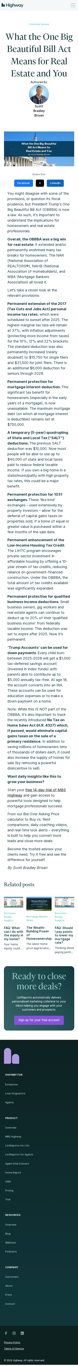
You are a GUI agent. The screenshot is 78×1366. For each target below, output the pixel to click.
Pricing (9, 1190)
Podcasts (11, 1251)
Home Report (13, 1172)
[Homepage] (39, 1056)
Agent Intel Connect (17, 1163)
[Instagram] (14, 1333)
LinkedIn (55, 183)
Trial (7, 1199)
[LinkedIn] (22, 1333)
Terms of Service (14, 1348)
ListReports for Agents (19, 1154)
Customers (12, 1276)
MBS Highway (13, 1136)
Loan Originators (15, 1093)
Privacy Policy (12, 1342)
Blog (8, 1233)
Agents (9, 1102)
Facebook (23, 183)
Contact (10, 1303)
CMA (8, 1181)
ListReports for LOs (17, 1145)
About (9, 1285)
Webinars (10, 1242)
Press (8, 1294)
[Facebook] (6, 1333)
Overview (10, 1127)
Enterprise (11, 1084)
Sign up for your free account (39, 1020)
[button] (72, 5)
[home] (12, 5)
